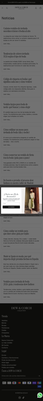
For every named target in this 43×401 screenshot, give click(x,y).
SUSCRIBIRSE (11, 207)
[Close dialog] (41, 189)
